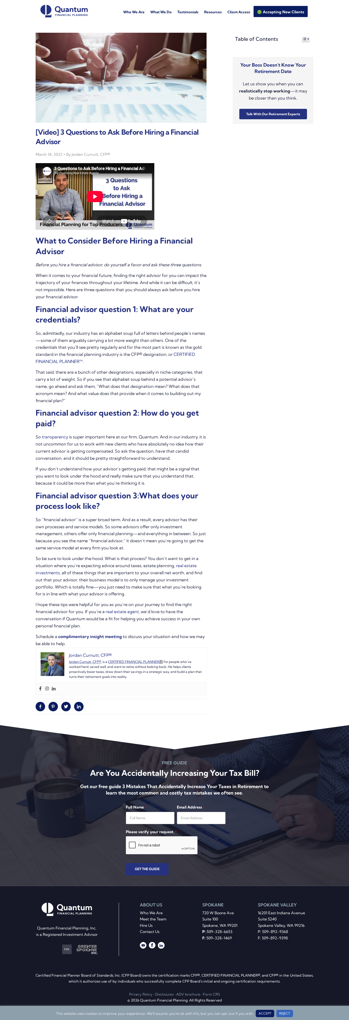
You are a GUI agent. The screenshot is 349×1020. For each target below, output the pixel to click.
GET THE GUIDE (147, 869)
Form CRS (211, 994)
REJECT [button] (284, 1013)
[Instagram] (47, 688)
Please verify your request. (151, 831)
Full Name (136, 807)
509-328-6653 (219, 931)
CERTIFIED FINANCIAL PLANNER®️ (135, 662)
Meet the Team (153, 919)
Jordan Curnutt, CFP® (85, 662)
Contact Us (150, 931)
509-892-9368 (275, 931)
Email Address (190, 807)
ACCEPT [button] (265, 1013)
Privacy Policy (140, 994)
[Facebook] (40, 688)
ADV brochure (188, 994)
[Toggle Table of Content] (303, 39)
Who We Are (151, 912)
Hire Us (146, 925)
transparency (55, 437)
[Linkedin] (54, 688)
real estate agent (122, 611)
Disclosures (164, 994)
